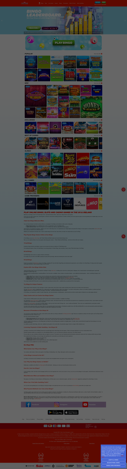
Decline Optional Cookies (113, 462)
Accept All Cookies (113, 459)
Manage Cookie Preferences (113, 465)
